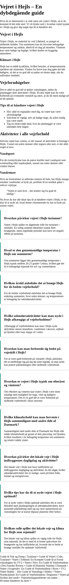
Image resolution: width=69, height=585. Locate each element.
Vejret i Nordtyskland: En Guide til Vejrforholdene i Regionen (31, 573)
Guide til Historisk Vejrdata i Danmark (46, 565)
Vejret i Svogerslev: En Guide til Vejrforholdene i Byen (29, 568)
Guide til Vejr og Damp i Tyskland (18, 556)
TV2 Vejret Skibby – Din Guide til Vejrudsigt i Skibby (33, 570)
